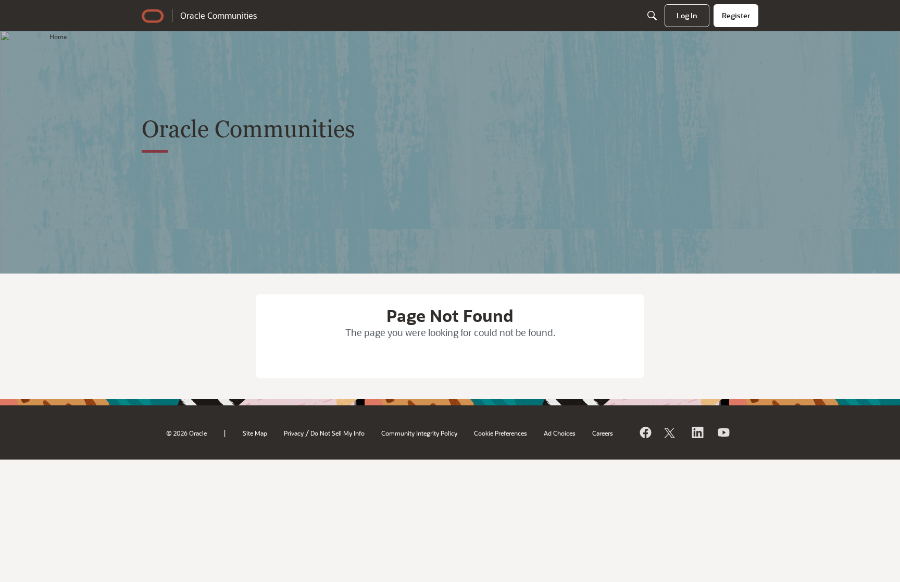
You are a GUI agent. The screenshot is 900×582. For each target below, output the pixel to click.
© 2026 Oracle (186, 433)
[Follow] (671, 432)
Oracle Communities (218, 15)
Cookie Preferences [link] (500, 433)
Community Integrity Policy (419, 433)
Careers (602, 433)
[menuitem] (687, 15)
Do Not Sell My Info (337, 433)
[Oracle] (645, 432)
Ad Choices (560, 433)
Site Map (255, 433)
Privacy (294, 433)
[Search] (652, 15)
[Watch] (723, 432)
